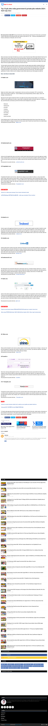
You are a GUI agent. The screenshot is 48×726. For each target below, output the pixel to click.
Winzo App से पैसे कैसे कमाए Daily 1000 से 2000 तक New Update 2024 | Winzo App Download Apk (21, 312)
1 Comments (18, 13)
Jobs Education (27, 666)
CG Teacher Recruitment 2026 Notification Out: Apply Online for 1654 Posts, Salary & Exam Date (25, 600)
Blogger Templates (18, 724)
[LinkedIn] (7, 707)
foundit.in (18, 377)
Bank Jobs (3, 664)
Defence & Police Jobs (6, 666)
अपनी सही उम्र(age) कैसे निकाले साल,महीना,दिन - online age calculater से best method (18, 195)
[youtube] (46, 725)
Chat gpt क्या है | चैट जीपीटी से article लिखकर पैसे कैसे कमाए (12, 407)
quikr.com (18, 300)
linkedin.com (19, 253)
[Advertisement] (24, 26)
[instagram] (43, 725)
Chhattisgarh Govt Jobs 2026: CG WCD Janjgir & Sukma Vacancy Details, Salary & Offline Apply (25, 623)
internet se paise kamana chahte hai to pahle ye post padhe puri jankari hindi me (19, 404)
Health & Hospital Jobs (17, 666)
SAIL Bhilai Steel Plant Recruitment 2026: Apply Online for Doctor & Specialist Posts (23, 606)
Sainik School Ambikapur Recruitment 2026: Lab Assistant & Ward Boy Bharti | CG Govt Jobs (24, 488)
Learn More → (9, 702)
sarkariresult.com (20, 162)
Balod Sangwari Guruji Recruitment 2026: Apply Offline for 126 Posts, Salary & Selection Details (25, 572)
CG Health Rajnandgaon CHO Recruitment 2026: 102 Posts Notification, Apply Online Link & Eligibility (26, 617)
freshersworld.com (20, 274)
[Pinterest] (13, 707)
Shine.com (18, 352)
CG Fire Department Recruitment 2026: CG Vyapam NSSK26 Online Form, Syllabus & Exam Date (25, 550)
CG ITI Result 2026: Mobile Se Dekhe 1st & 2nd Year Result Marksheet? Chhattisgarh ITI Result (24, 595)
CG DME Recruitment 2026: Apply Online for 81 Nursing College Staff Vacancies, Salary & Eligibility (25, 533)
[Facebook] (2, 707)
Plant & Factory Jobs (37, 666)
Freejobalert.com (20, 184)
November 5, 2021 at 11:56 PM (9, 436)
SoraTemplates (7, 724)
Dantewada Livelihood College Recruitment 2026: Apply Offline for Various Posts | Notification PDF (25, 566)
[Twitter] (5, 707)
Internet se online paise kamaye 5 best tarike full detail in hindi (15, 192)
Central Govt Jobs (27, 664)
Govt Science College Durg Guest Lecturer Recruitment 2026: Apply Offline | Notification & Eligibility (26, 521)
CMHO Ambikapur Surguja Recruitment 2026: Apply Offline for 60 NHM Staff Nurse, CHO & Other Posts (26, 505)
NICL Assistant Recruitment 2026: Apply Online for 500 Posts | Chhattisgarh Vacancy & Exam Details (26, 640)
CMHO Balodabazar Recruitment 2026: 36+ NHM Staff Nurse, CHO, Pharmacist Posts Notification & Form (27, 516)
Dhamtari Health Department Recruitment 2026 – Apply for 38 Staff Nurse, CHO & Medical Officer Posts (26, 555)
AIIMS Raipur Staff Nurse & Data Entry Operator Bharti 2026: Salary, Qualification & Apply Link (24, 634)
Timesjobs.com (19, 397)
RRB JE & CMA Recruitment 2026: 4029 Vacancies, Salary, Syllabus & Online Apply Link (23, 510)
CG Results (10, 664)
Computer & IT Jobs (38, 664)
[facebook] (42, 725)
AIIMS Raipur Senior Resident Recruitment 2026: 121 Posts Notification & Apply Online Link (24, 583)
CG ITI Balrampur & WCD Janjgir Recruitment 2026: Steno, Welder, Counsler (21, 561)
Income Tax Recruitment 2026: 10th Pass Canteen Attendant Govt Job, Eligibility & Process (24, 544)
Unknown (6, 435)
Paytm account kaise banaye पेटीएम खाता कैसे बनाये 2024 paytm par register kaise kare (19, 309)
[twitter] (45, 725)
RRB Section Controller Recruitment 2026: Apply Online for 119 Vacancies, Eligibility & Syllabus (25, 628)
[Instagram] (10, 707)
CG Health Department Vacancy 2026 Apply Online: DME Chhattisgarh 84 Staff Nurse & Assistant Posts (26, 538)
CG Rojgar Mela (18, 664)
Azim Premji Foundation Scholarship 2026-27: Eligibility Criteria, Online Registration (23, 578)
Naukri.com (18, 122)
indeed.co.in (19, 233)
